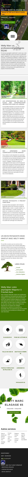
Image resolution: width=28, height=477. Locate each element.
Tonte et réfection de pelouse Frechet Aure (3, 436)
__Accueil (17, 267)
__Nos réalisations (20, 272)
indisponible (15, 0)
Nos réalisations (8, 22)
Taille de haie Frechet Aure (10, 439)
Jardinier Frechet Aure (17, 440)
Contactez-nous (14, 412)
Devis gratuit (6, 471)
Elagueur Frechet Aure (17, 435)
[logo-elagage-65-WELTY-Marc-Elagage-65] (6, 5)
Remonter (24, 472)
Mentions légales (8, 467)
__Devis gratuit (19, 269)
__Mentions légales (20, 274)
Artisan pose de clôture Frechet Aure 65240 (24, 436)
